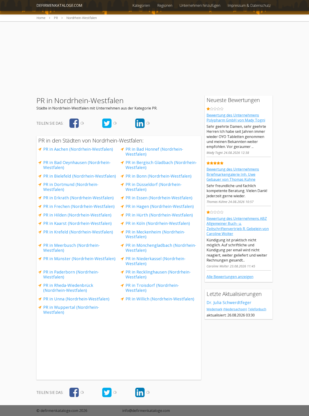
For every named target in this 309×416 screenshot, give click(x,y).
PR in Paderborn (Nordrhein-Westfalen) (71, 274)
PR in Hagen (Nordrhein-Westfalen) (160, 206)
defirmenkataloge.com (59, 5)
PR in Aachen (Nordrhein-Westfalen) (78, 149)
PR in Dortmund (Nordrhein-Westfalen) (70, 187)
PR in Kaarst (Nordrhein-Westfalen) (77, 223)
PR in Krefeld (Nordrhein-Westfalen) (78, 232)
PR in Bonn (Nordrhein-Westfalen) (158, 176)
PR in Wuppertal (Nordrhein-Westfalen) (71, 309)
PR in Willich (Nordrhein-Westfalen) (160, 299)
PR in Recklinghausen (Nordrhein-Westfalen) (158, 274)
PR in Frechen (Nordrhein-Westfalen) (78, 206)
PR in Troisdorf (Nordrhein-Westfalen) (152, 288)
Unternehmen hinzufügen (200, 5)
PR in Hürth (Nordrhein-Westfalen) (159, 215)
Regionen (164, 5)
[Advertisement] (154, 53)
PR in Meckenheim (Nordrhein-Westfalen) (155, 234)
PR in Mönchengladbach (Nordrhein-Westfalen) (161, 247)
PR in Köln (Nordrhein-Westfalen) (158, 223)
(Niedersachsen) (235, 309)
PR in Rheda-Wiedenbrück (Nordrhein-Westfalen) (68, 288)
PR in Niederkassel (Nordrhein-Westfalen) (155, 261)
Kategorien (141, 5)
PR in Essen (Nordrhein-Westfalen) (159, 197)
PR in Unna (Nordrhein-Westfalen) (76, 299)
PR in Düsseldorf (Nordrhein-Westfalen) (154, 187)
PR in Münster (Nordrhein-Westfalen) (79, 258)
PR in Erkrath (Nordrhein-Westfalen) (78, 197)
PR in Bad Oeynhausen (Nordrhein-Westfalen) (77, 165)
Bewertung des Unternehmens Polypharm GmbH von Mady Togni (236, 118)
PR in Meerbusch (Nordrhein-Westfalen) (71, 247)
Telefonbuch (257, 309)
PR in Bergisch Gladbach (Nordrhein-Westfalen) (161, 165)
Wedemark (214, 309)
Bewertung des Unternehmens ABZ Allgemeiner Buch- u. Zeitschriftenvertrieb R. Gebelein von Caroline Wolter (238, 226)
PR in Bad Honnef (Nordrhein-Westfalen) (154, 151)
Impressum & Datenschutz (249, 5)
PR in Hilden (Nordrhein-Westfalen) (77, 215)
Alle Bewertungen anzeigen (230, 276)
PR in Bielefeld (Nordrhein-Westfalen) (79, 176)
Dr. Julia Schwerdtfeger (229, 302)
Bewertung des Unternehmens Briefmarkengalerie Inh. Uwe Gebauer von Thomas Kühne (233, 174)
